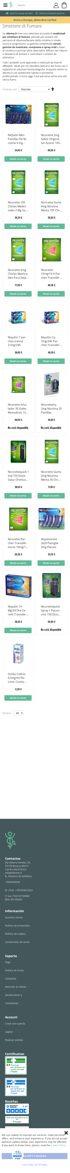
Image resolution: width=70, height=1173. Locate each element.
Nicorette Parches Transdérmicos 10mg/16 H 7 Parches (17, 543)
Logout (9, 1031)
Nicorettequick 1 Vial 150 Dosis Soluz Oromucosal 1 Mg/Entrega (18, 476)
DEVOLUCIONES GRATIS (51, 13)
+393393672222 (24, 890)
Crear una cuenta (15, 1023)
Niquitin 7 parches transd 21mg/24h (17, 341)
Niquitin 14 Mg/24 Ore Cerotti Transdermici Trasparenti (18, 611)
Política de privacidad (17, 925)
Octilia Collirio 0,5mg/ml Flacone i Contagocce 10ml (16, 678)
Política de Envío (14, 970)
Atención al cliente (15, 986)
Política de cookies (15, 933)
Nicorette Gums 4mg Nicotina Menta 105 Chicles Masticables (51, 206)
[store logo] (10, 5)
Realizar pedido (14, 1040)
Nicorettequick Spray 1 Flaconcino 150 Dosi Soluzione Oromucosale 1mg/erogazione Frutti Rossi (51, 611)
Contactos (10, 978)
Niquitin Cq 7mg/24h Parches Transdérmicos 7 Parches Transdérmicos (51, 341)
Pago (8, 962)
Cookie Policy (58, 1145)
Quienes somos (14, 917)
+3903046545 (12, 882)
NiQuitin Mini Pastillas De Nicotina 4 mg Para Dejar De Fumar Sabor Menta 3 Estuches (17, 139)
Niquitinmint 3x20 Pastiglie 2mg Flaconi (49, 543)
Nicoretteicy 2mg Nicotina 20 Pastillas (51, 408)
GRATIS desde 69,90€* (21, 13)
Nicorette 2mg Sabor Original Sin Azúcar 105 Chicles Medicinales (50, 139)
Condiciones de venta (17, 942)
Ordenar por (10, 89)
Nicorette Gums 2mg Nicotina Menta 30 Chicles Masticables (51, 476)
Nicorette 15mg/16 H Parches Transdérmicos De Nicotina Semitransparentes (51, 274)
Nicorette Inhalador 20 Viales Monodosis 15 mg (17, 409)
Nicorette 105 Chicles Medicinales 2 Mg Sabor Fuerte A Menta (17, 206)
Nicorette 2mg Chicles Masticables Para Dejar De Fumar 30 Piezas (18, 274)
